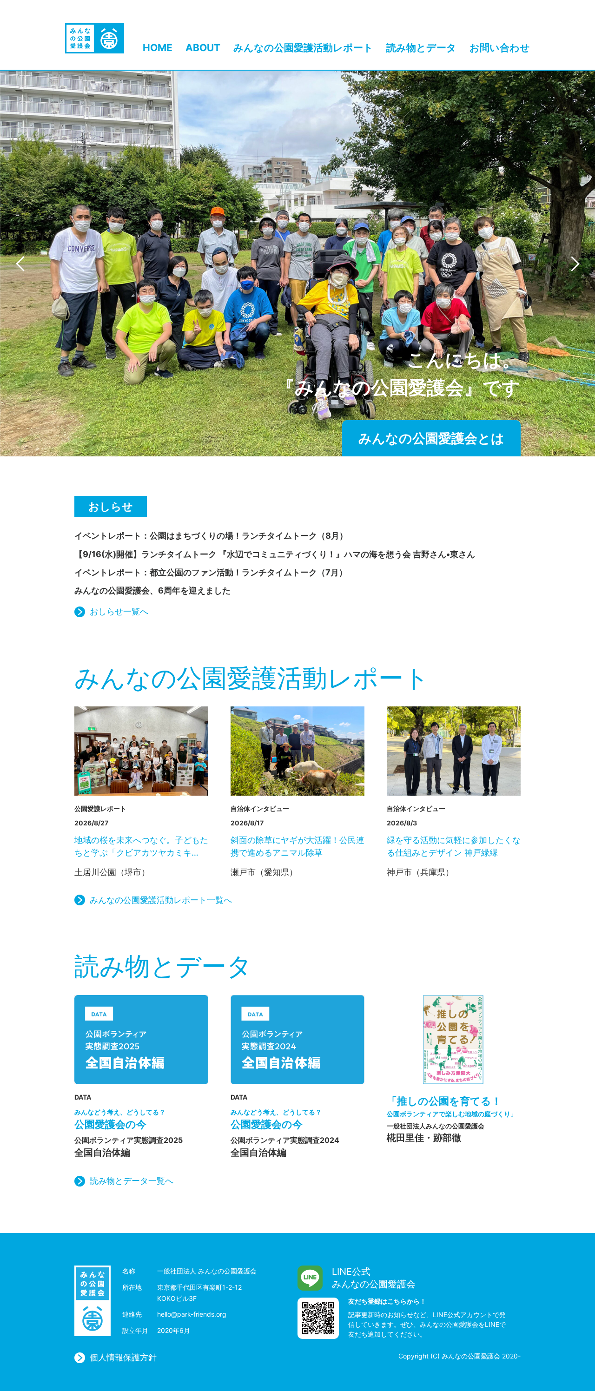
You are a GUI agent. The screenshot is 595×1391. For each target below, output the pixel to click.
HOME (157, 47)
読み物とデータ (421, 47)
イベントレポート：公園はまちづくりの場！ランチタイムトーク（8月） (211, 536)
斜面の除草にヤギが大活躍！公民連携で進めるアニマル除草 (297, 846)
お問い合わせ (499, 47)
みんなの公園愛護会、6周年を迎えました (152, 590)
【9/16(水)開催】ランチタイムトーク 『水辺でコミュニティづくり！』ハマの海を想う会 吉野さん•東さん (274, 554)
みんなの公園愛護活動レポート (303, 47)
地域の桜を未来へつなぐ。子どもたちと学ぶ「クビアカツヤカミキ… (141, 846)
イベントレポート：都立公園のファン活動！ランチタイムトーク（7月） (210, 572)
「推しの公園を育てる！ (452, 1106)
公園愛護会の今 (119, 1119)
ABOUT (202, 47)
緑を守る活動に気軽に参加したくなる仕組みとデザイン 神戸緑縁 (454, 846)
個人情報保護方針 (123, 1357)
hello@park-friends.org (191, 1314)
